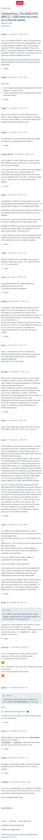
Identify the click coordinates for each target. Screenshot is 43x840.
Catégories (12, 821)
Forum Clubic (6, 8)
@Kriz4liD (17, 742)
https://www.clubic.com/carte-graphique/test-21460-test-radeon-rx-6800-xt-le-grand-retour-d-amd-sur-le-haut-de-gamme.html (20, 62)
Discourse (14, 834)
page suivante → (7, 808)
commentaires (5, 25)
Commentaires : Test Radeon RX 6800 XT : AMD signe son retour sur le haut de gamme (19, 16)
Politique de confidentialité (10, 829)
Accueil (4, 821)
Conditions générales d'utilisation (12, 825)
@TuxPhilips (6, 742)
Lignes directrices (24, 821)
